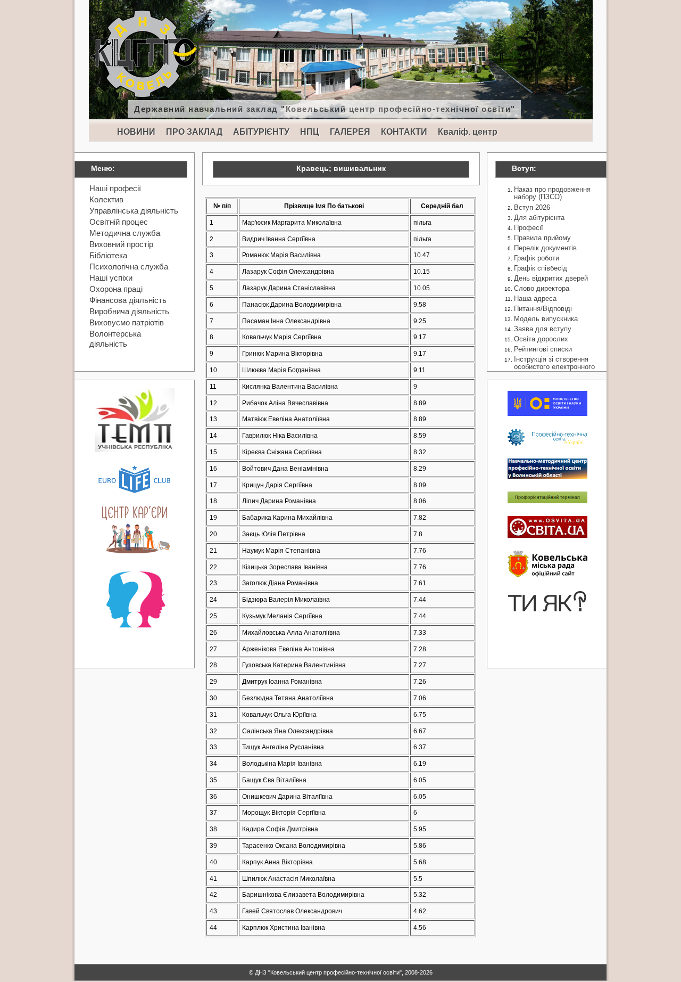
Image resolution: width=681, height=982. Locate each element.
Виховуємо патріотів (126, 322)
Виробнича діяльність (129, 311)
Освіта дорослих (541, 339)
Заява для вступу (542, 329)
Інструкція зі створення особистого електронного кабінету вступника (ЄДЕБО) (554, 371)
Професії (528, 228)
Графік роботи (536, 258)
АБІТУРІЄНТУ (261, 131)
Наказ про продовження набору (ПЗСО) (552, 193)
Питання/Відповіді (543, 309)
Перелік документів (545, 248)
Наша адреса (535, 298)
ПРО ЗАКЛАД (194, 131)
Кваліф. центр (467, 131)
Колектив (106, 199)
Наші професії (115, 188)
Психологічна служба (128, 266)
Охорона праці (116, 288)
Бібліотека (108, 255)
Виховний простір (121, 244)
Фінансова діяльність (128, 300)
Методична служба (124, 233)
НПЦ (309, 131)
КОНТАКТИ (404, 131)
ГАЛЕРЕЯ (350, 131)
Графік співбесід (540, 268)
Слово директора (541, 288)
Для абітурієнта (539, 218)
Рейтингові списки (543, 349)
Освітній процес (118, 221)
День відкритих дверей (551, 278)
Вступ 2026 (532, 207)
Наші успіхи (110, 277)
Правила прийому (542, 238)
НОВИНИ (136, 131)
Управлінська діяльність (133, 210)
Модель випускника (546, 319)
